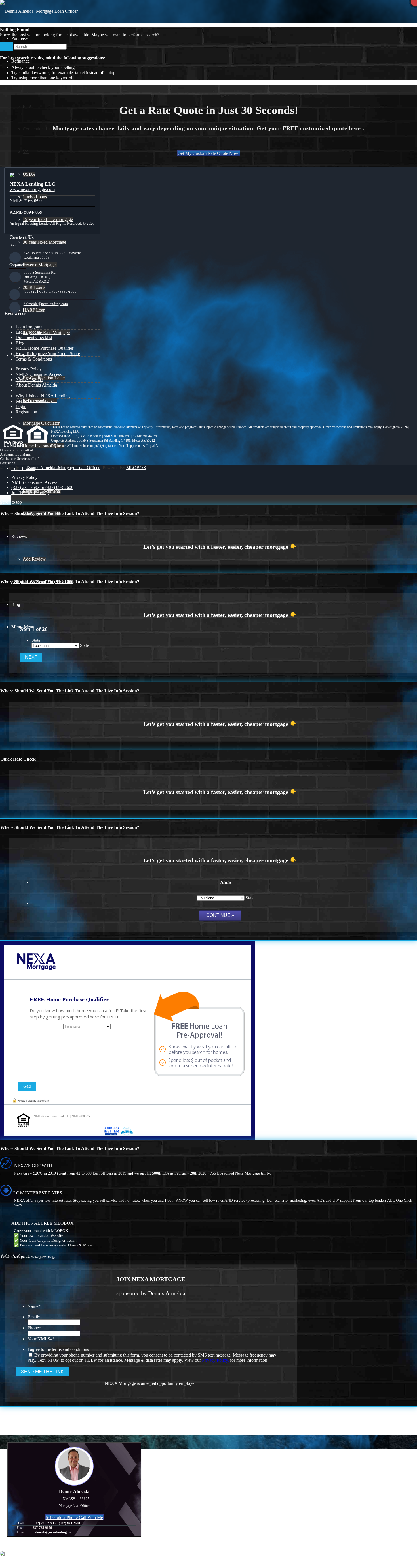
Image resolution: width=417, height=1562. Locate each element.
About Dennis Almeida (36, 385)
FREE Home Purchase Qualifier (44, 348)
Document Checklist (34, 337)
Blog (20, 342)
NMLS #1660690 (26, 200)
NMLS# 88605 (29, 379)
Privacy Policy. (215, 1360)
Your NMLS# (41, 1338)
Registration (26, 411)
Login (21, 406)
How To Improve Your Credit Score (48, 353)
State (35, 640)
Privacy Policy (29, 368)
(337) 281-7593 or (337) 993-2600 (50, 291)
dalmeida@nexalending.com (46, 304)
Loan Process (28, 332)
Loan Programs (29, 326)
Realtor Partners (30, 401)
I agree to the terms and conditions (58, 1349)
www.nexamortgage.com (32, 189)
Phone (34, 1327)
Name (34, 1306)
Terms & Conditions (34, 359)
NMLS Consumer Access (39, 374)
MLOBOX (136, 467)
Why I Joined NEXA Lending (43, 395)
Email (34, 1316)
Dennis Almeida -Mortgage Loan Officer (63, 467)
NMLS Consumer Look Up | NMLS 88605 (62, 1116)
